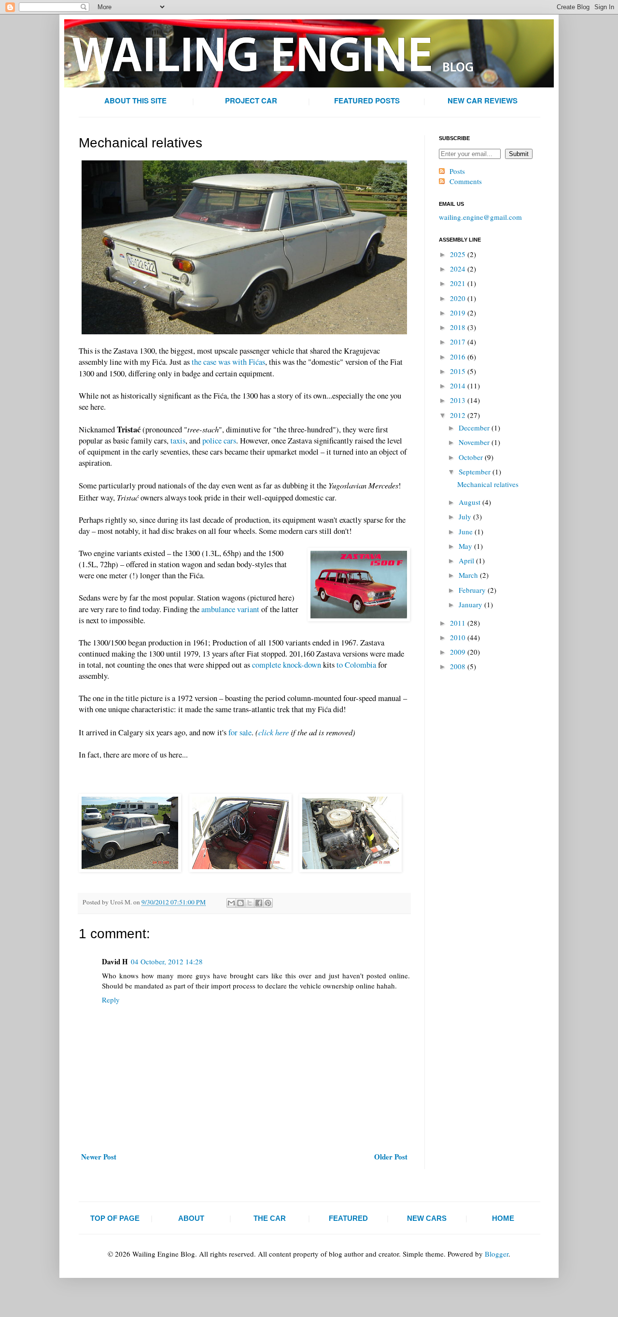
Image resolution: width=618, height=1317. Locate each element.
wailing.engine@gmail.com (480, 217)
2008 (458, 666)
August (470, 502)
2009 (458, 652)
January (471, 604)
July (466, 516)
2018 (458, 327)
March (469, 575)
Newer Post (98, 1156)
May (466, 546)
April (467, 560)
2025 (458, 254)
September (475, 471)
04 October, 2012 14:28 (167, 961)
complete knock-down (286, 664)
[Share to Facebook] (259, 903)
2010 (458, 637)
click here (273, 732)
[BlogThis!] (240, 903)
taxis (177, 440)
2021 (458, 283)
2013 (458, 400)
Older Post (390, 1156)
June (467, 531)
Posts (457, 171)
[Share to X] (249, 903)
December (475, 427)
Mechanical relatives (488, 484)
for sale (240, 732)
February (473, 590)
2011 (458, 623)
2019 (458, 312)
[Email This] (231, 903)
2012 (458, 415)
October (472, 457)
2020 (458, 298)
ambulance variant (230, 609)
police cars (219, 440)
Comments (465, 181)
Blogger (496, 1254)
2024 (458, 268)
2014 (458, 385)
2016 (458, 356)
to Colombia (356, 664)
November (475, 442)
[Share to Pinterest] (268, 903)
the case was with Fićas (228, 362)
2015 (458, 371)
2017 (458, 341)
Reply (111, 999)
